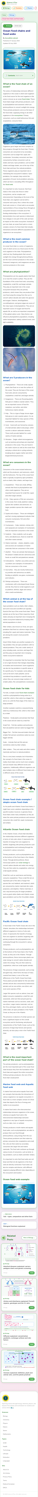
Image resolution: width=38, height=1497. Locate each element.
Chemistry (6, 1420)
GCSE (5, 1443)
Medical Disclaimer (9, 1484)
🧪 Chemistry (18, 8)
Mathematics (7, 1434)
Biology (12, 15)
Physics (5, 1423)
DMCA (5, 1488)
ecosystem (18, 115)
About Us (6, 1470)
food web (9, 184)
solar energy (23, 863)
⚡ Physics (29, 8)
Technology (6, 1450)
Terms (5, 1480)
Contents (14, 75)
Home (4, 15)
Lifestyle (5, 1454)
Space (5, 1430)
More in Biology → (29, 1238)
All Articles (6, 1473)
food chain (26, 99)
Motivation (6, 1457)
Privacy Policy (7, 1477)
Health (5, 1446)
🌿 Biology (6, 8)
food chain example (26, 693)
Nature (5, 1427)
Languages (6, 1461)
